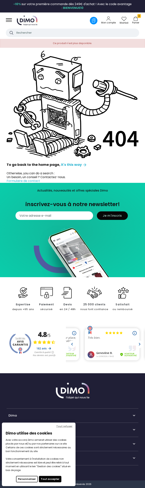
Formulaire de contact (23, 181)
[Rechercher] (11, 33)
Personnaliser (27, 479)
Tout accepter (50, 479)
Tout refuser (64, 426)
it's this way (74, 164)
